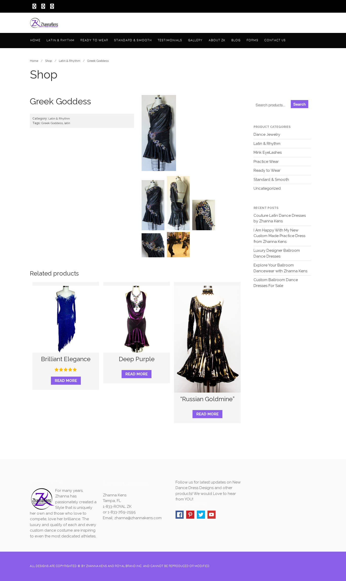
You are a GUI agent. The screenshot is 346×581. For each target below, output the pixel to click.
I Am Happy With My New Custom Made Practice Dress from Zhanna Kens (279, 236)
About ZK (217, 40)
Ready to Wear (94, 40)
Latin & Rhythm (60, 40)
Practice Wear (266, 161)
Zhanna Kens (96, 566)
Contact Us (275, 40)
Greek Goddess (98, 61)
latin (67, 123)
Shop (48, 61)
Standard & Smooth (133, 40)
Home (35, 40)
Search (299, 104)
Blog (236, 40)
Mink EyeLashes (268, 152)
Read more (66, 380)
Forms (252, 40)
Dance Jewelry (267, 134)
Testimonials (170, 40)
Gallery (195, 40)
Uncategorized (267, 188)
